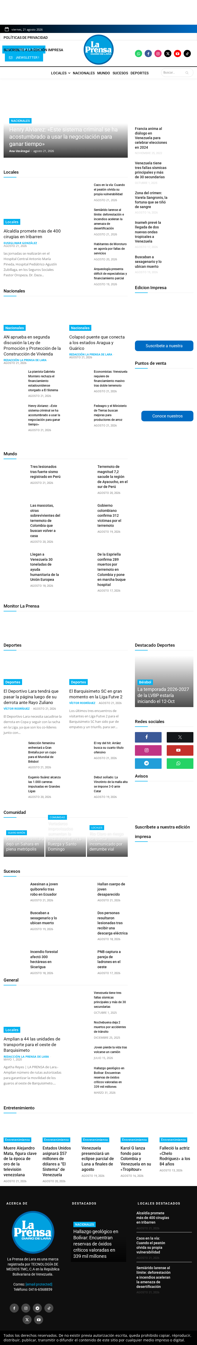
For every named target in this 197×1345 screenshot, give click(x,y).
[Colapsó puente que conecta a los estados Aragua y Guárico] (98, 316)
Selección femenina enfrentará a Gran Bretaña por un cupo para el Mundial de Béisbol (42, 752)
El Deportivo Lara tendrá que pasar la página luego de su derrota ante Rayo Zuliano (31, 697)
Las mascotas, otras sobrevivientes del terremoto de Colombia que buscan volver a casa (45, 520)
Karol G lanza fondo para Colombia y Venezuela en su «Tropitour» (136, 1159)
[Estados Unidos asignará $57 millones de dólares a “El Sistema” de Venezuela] (59, 1130)
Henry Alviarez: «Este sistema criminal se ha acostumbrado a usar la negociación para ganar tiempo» (63, 136)
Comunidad (15, 812)
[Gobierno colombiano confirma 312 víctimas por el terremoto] (82, 511)
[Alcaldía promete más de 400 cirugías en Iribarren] (33, 204)
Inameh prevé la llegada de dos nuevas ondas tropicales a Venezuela (148, 231)
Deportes (13, 645)
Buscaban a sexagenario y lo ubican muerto (148, 261)
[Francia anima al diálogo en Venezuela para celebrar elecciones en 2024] (179, 132)
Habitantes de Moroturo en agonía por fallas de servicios (110, 248)
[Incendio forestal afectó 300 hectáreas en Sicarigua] (15, 957)
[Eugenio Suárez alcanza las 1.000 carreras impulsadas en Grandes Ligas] (14, 782)
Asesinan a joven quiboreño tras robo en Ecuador (44, 889)
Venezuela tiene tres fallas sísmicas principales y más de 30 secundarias (150, 170)
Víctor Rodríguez (17, 708)
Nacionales (20, 121)
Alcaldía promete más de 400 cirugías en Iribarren (32, 233)
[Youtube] (177, 53)
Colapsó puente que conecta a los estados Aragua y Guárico (97, 342)
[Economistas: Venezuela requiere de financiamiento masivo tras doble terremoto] (79, 376)
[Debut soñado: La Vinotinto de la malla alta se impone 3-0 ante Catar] (79, 782)
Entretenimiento (19, 1107)
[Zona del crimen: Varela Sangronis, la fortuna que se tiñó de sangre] (179, 196)
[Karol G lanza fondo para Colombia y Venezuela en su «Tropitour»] (137, 1130)
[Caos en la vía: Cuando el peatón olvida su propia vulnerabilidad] (79, 190)
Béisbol (145, 682)
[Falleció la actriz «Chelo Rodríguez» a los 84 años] (176, 1130)
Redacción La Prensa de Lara (25, 360)
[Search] (188, 72)
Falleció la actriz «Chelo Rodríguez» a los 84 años (175, 1156)
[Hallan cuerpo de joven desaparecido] (82, 890)
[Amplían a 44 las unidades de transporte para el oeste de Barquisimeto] (33, 1012)
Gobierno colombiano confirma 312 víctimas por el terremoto (109, 515)
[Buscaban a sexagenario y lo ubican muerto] (179, 260)
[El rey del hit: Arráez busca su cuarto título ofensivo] (79, 748)
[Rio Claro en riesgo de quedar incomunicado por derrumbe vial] (107, 839)
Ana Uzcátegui (19, 151)
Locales (11, 172)
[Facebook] (148, 53)
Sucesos (12, 871)
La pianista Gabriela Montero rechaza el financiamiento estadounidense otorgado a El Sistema (43, 381)
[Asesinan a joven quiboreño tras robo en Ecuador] (15, 890)
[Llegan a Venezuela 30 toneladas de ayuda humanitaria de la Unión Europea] (15, 560)
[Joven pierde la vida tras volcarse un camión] (79, 1052)
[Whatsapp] (138, 53)
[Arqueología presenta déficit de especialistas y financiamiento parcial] (79, 274)
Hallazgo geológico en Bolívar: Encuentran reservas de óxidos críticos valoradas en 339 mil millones (109, 1077)
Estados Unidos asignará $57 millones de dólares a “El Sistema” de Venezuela (57, 1161)
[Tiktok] (187, 53)
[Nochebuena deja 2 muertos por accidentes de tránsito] (79, 1027)
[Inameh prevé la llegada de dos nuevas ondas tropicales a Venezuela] (179, 226)
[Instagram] (158, 53)
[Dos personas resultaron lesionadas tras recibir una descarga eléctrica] (82, 919)
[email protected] (39, 1284)
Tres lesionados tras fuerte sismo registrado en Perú (45, 472)
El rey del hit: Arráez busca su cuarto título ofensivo (109, 747)
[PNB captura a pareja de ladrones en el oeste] (82, 957)
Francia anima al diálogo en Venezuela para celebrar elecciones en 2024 (151, 138)
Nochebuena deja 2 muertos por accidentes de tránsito (110, 1027)
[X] (180, 737)
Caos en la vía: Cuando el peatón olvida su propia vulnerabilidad (109, 189)
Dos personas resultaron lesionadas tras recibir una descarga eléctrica (112, 923)
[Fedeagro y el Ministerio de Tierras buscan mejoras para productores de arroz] (79, 411)
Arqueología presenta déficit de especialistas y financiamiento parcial (110, 273)
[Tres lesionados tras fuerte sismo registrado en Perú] (15, 472)
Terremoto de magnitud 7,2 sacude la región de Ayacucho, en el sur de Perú (112, 477)
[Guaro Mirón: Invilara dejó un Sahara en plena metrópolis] (24, 839)
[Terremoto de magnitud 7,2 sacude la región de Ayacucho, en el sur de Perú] (82, 472)
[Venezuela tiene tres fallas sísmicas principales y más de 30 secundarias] (179, 167)
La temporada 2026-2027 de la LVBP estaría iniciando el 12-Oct (163, 695)
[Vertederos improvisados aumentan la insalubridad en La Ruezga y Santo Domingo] (65, 839)
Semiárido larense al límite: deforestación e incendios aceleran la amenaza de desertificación (109, 219)
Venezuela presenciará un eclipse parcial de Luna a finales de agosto (98, 1159)
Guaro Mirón (16, 832)
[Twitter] (167, 53)
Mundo (10, 453)
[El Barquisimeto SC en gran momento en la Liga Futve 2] (98, 670)
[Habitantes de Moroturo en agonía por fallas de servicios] (79, 249)
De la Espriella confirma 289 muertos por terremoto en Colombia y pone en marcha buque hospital (111, 569)
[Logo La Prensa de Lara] (98, 49)
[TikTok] (48, 1308)
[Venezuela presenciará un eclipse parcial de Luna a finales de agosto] (98, 1130)
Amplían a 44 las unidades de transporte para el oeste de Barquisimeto (32, 1044)
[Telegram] (148, 763)
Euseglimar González (20, 243)
